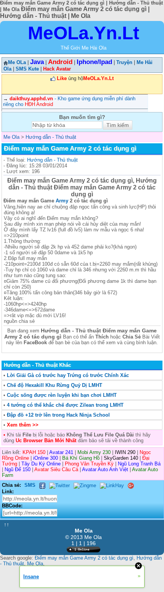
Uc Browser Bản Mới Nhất (45, 440)
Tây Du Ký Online (41, 464)
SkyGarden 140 (121, 458)
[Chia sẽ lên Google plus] (131, 485)
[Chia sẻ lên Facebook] (42, 485)
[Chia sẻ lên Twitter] (59, 485)
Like (62, 78)
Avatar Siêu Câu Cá (56, 469)
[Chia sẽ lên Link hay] (112, 485)
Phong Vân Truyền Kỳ (89, 464)
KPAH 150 (34, 452)
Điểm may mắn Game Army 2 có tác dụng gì (84, 558)
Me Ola (35, 563)
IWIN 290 (125, 452)
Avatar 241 (61, 452)
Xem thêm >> (23, 425)
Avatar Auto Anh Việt (105, 469)
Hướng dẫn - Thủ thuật (52, 160)
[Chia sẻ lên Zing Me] (85, 485)
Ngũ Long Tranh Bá (139, 464)
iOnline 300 (45, 458)
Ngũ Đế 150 (18, 469)
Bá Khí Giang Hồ (81, 458)
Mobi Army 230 (94, 452)
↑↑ (6, 524)
